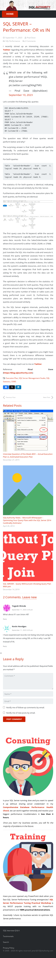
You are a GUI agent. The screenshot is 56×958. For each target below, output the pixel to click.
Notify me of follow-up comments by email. (25, 707)
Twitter (6, 49)
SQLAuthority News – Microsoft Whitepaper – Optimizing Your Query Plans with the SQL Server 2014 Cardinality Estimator (27, 520)
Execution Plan (12, 378)
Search (6, 942)
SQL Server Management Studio (32, 378)
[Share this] (6, 387)
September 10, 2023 (21, 95)
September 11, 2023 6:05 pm (22, 630)
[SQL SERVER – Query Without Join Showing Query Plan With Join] (28, 556)
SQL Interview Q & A (11, 930)
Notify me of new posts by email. (20, 712)
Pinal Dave (31, 37)
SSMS (13, 381)
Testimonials (8, 936)
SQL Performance (13, 41)
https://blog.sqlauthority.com (18, 372)
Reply (5, 619)
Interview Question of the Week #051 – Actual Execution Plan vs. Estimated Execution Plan (28, 455)
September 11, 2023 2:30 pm (22, 610)
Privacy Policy (8, 948)
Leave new (29, 597)
